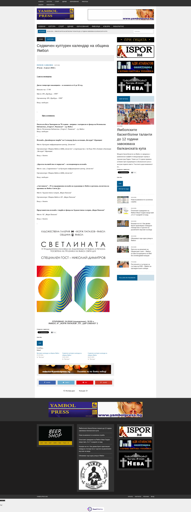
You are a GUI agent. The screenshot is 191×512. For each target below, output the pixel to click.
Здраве (64, 1)
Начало (130, 496)
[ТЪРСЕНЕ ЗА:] (143, 31)
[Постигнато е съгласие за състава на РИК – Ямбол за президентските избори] (123, 266)
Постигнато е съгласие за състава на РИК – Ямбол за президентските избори (141, 266)
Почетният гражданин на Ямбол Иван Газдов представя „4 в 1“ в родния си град (142, 213)
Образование (74, 1)
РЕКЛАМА (146, 496)
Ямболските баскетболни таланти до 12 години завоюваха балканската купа (134, 139)
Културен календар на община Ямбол (48, 353)
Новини (41, 1)
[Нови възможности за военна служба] (123, 202)
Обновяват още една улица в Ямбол (91, 456)
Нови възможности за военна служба (91, 435)
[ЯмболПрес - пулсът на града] (55, 14)
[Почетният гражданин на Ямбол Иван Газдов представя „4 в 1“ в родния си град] (123, 213)
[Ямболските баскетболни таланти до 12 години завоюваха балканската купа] (135, 123)
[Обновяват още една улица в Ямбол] (123, 240)
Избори (40, 4)
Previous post (70, 391)
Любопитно (50, 4)
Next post (82, 391)
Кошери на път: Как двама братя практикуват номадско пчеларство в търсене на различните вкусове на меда (95, 449)
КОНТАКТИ (138, 496)
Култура (49, 1)
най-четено (123, 99)
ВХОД (152, 496)
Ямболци (85, 1)
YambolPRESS (48, 65)
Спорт (57, 1)
